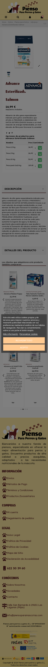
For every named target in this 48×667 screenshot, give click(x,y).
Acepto (24, 347)
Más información (10, 334)
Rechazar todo (24, 340)
